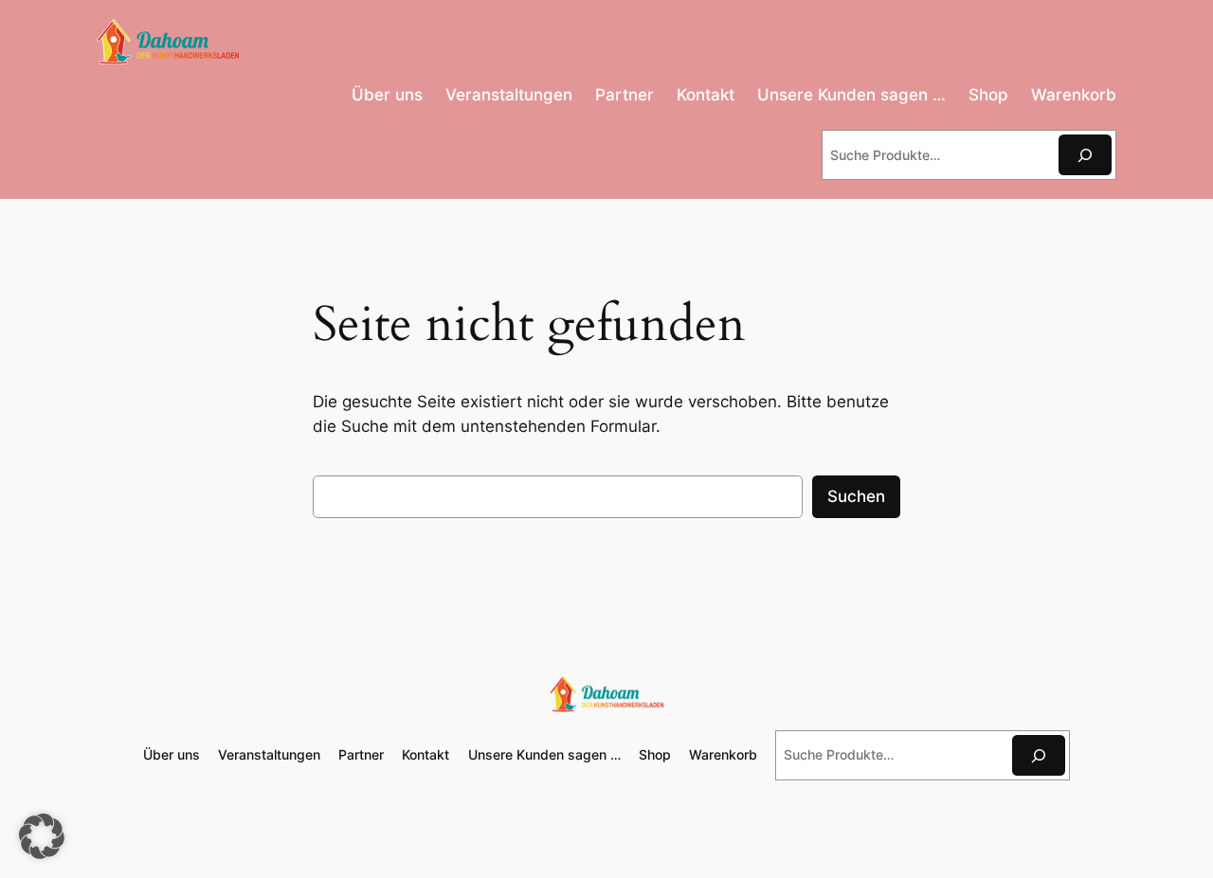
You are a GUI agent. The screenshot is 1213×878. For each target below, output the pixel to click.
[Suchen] (1085, 154)
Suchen (856, 496)
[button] (41, 836)
